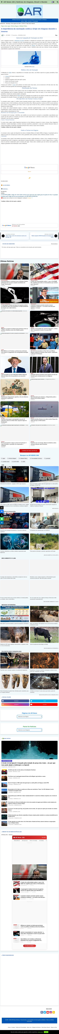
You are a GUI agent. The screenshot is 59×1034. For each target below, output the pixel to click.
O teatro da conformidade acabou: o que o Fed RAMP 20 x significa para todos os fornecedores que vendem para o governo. (32, 883)
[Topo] (2, 507)
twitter (44, 700)
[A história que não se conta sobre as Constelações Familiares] (4, 771)
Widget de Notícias (36, 1027)
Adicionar (29, 225)
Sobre (26, 21)
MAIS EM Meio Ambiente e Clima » (51, 601)
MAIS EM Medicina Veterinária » (51, 648)
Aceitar (46, 1032)
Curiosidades (41, 840)
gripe (9, 26)
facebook (16, 700)
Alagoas (33, 45)
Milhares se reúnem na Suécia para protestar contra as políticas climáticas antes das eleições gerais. (32, 926)
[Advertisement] (29, 154)
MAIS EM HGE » (55, 508)
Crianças (7, 76)
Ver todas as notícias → (29, 945)
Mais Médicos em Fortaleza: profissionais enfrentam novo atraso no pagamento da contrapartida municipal (31, 939)
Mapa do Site (54, 1027)
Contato (30, 21)
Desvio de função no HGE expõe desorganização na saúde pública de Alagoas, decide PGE (28, 782)
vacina (14, 84)
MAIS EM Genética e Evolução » (51, 555)
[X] (2, 515)
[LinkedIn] (2, 522)
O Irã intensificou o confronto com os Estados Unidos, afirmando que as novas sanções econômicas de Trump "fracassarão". (28, 876)
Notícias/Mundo (17, 840)
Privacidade (35, 21)
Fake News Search (45, 1027)
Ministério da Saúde (19, 40)
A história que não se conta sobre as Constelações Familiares (22, 769)
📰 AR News (18, 837)
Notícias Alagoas (15, 26)
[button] (57, 2)
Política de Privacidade (21, 1027)
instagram (16, 704)
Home (22, 21)
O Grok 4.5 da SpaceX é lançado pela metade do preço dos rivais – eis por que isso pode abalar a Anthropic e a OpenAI (28, 764)
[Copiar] (2, 526)
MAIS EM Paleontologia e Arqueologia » (49, 694)
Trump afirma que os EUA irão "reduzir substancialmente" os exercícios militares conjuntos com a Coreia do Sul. (32, 796)
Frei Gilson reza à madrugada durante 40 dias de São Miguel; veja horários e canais (26, 776)
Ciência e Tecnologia (33, 840)
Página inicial (4, 26)
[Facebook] (2, 511)
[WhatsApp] (2, 519)
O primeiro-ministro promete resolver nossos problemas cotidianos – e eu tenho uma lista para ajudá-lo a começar (33, 896)
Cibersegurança (25, 840)
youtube (45, 704)
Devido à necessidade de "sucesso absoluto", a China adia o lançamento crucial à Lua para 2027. (33, 932)
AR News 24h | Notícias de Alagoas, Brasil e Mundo (25, 2)
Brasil (19, 95)
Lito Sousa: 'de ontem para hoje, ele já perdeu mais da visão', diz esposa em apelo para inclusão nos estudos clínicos (32, 809)
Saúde (10, 72)
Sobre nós (29, 1027)
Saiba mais (40, 1032)
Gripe (33, 66)
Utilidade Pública (23, 26)
